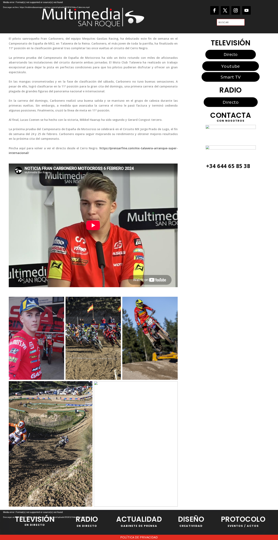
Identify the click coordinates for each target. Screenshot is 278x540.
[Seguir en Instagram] (235, 10)
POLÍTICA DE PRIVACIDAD (139, 537)
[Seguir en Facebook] (214, 10)
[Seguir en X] (225, 10)
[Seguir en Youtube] (246, 10)
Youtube (230, 66)
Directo (231, 54)
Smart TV (231, 77)
